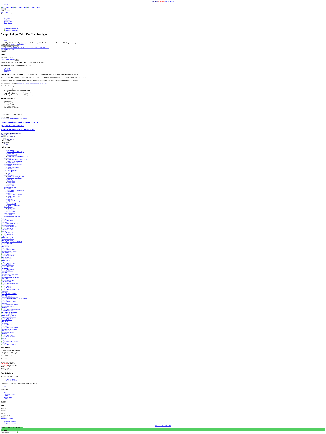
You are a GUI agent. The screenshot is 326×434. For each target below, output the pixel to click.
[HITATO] (4, 268)
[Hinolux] (7, 265)
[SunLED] (4, 326)
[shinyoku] (8, 317)
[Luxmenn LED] (9, 283)
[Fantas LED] (8, 249)
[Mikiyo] (7, 288)
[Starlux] (4, 323)
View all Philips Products (8, 59)
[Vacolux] (9, 329)
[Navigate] (4, 292)
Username (3, 408)
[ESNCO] (4, 245)
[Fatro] (9, 251)
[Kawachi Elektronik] (7, 280)
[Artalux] (7, 220)
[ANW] (4, 219)
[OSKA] (9, 304)
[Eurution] (5, 246)
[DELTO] (7, 239)
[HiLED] (6, 260)
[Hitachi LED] (7, 266)
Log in (2, 417)
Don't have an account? (7, 418)
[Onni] (4, 303)
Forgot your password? (10, 423)
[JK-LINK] (4, 278)
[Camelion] (4, 231)
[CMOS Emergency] (7, 237)
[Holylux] (9, 274)
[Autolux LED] (9, 226)
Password (3, 412)
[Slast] (6, 320)
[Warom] (10, 341)
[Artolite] (4, 222)
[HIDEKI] (6, 258)
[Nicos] (4, 295)
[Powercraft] (9, 312)
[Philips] (7, 310)
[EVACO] (4, 248)
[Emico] (7, 243)
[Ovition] (4, 307)
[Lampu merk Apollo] (6, 281)
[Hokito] (7, 271)
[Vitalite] (4, 338)
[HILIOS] (4, 262)
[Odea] (4, 300)
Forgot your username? (10, 421)
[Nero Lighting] (9, 294)
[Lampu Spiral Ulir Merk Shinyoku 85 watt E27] (14, 118)
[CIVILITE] (4, 236)
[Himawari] (8, 263)
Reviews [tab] (6, 71)
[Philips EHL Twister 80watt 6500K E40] (12, 126)
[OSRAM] (7, 306)
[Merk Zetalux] (7, 286)
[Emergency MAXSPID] (11, 242)
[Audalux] (7, 225)
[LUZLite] (4, 284)
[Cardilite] (7, 232)
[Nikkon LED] (9, 297)
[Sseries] (4, 321)
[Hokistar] (7, 269)
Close (16, 59)
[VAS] (5, 330)
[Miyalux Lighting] (10, 289)
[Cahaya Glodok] (7, 229)
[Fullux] (6, 252)
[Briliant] (7, 228)
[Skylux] (7, 318)
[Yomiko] (10, 344)
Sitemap (6, 4)
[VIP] (4, 333)
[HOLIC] (4, 272)
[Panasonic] (10, 309)
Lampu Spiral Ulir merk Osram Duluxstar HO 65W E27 (32, 83)
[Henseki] (6, 257)
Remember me (6, 415)
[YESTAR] (4, 343)
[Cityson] (7, 234)
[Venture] (7, 332)
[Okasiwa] (8, 301)
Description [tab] (7, 68)
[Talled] (9, 327)
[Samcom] (8, 315)
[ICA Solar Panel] (7, 275)
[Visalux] (8, 335)
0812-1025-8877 (169, 1)
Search (2, 10)
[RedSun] (8, 314)
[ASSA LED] (9, 223)
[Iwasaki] (10, 277)
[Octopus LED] (14, 298)
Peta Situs (6, 386)
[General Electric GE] (8, 254)
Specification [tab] (7, 70)
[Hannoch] (7, 255)
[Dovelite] (7, 240)
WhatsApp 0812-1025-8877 (163, 426)
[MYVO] (4, 291)
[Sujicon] (7, 324)
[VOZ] (4, 339)
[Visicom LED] (9, 336)
